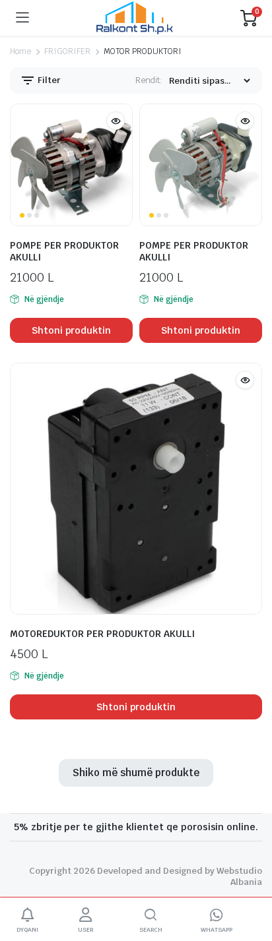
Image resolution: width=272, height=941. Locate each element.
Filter (48, 80)
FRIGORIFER (67, 51)
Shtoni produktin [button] (72, 330)
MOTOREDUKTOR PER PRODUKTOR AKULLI (102, 634)
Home (20, 51)
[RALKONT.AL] (134, 17)
